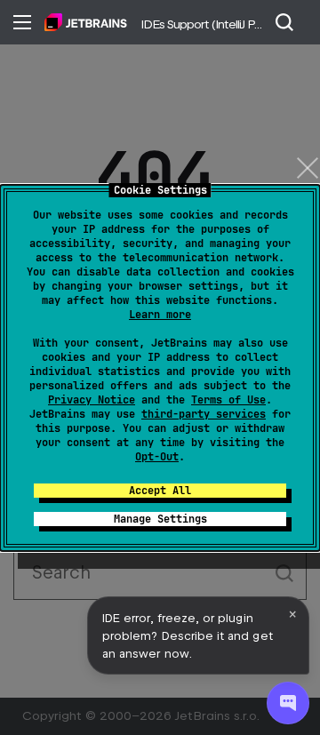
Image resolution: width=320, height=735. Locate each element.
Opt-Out (157, 457)
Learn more (160, 315)
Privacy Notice (91, 400)
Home (85, 22)
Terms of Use (228, 400)
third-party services (203, 414)
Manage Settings (160, 519)
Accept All (160, 490)
